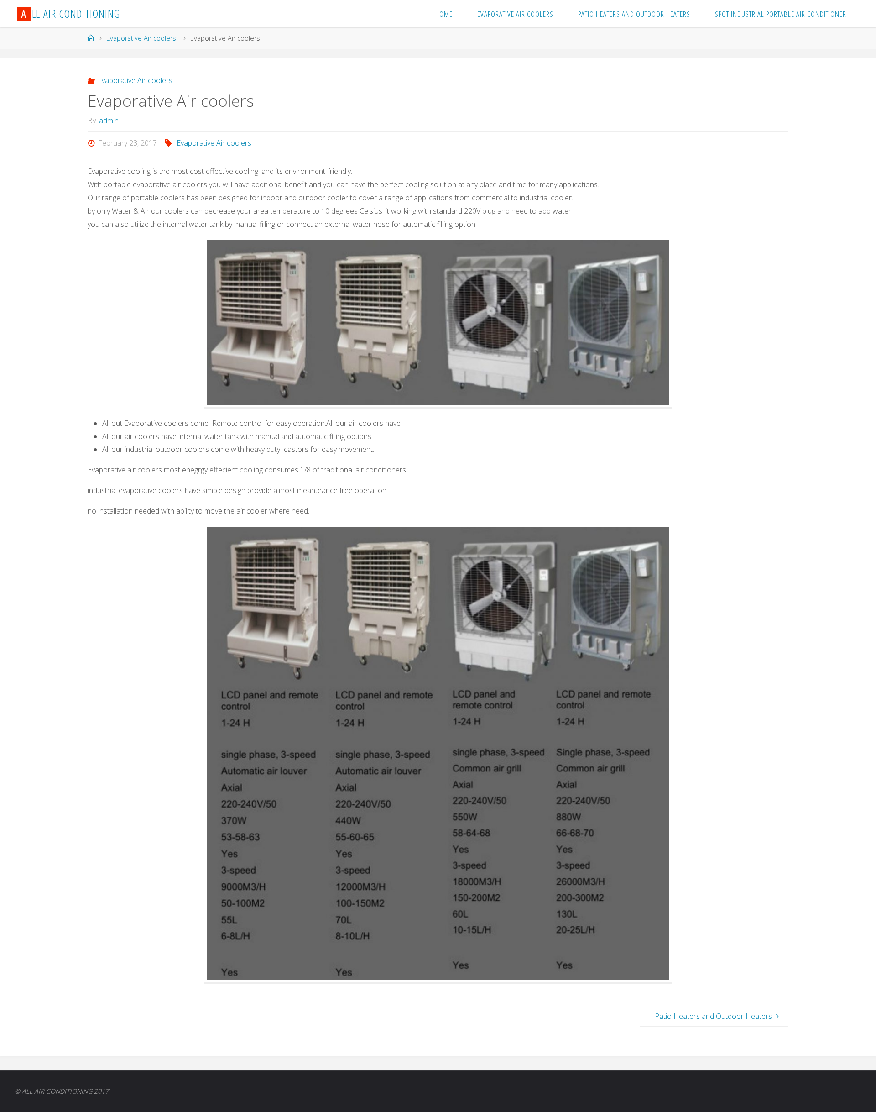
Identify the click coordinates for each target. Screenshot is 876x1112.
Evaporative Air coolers (141, 38)
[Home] (91, 38)
